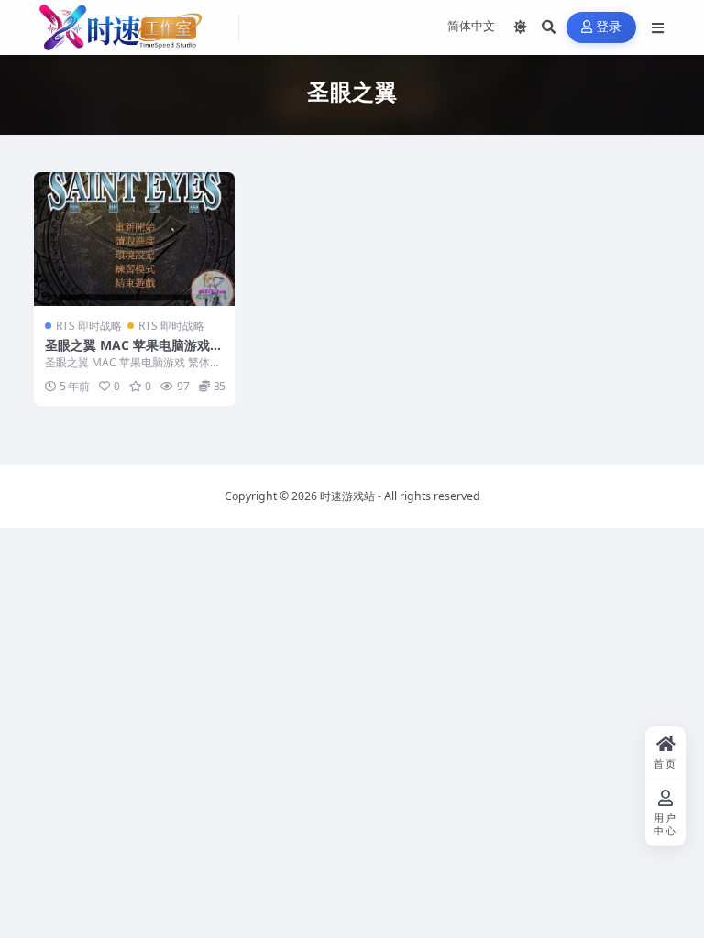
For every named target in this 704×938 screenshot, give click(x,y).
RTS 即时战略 (89, 325)
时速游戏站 (347, 496)
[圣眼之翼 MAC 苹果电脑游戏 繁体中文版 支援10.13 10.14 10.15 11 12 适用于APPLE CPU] (134, 239)
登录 (609, 27)
